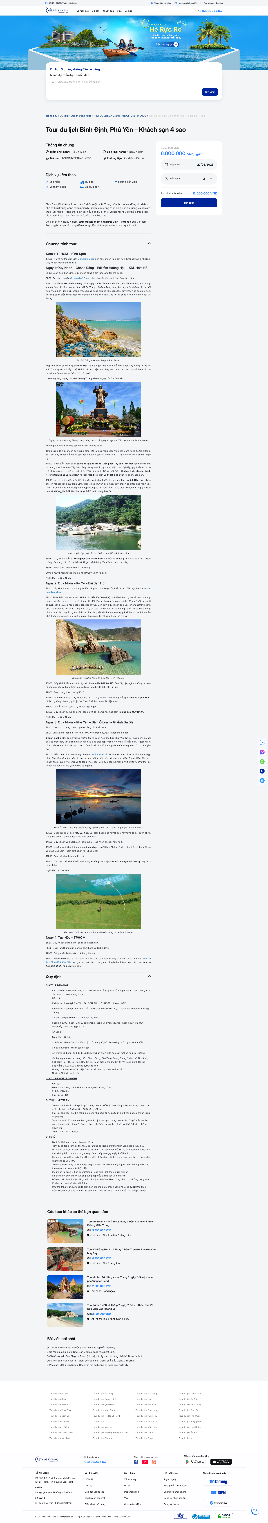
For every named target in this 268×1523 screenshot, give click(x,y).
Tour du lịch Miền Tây (146, 1421)
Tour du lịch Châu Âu (103, 1438)
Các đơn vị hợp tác (94, 1491)
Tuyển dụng (170, 1479)
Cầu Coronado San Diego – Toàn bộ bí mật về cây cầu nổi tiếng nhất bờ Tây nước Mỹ (95, 1356)
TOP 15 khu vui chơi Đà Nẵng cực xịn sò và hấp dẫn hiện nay (82, 1347)
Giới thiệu (89, 1479)
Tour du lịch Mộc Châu (190, 1393)
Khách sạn (108, 10)
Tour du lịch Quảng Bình (104, 1399)
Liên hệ (88, 1485)
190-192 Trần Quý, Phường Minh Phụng (55, 1478)
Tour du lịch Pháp (144, 1438)
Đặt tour (189, 202)
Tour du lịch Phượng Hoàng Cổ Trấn (110, 1432)
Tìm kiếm (210, 92)
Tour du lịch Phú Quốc (189, 1416)
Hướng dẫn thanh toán (175, 1485)
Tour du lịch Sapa (58, 1399)
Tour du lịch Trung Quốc (61, 1432)
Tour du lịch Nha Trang (190, 1404)
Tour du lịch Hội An (58, 1404)
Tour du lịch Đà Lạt (102, 1421)
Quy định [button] (54, 977)
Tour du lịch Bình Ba (188, 1410)
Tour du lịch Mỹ (186, 1438)
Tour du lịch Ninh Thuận (104, 1410)
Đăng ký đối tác (172, 1504)
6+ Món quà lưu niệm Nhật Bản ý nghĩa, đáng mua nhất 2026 (82, 1351)
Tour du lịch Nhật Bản (146, 1427)
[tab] (98, 244)
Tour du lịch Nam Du (59, 1416)
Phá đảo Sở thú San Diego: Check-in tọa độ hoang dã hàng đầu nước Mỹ (88, 1364)
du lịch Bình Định (79, 278)
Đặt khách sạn (131, 1491)
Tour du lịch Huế (144, 1399)
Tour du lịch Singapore (190, 1421)
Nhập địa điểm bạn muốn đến (69, 75)
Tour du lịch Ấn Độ (188, 1432)
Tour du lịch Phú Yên (146, 1404)
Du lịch (95, 10)
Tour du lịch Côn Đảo (59, 1421)
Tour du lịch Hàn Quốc (190, 1427)
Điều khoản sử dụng (95, 1504)
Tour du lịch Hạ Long (103, 1393)
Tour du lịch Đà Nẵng (189, 1399)
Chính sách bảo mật (95, 1498)
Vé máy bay (83, 10)
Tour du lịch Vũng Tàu (146, 1416)
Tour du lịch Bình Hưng (147, 1410)
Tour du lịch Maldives (59, 1438)
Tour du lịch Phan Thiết (60, 1410)
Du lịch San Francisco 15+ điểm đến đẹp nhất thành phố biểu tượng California (91, 1360)
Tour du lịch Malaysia (103, 1427)
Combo (128, 10)
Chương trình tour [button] (61, 244)
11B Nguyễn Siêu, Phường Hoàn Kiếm (53, 1492)
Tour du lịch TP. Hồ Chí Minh (107, 1416)
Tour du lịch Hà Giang (146, 1393)
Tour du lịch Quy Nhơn (104, 1404)
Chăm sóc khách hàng (175, 1491)
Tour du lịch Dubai (144, 1432)
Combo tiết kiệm (132, 1504)
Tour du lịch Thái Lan (59, 1427)
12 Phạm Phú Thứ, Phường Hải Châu (53, 1503)
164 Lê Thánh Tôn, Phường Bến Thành (54, 1481)
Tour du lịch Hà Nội (58, 1393)
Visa (119, 10)
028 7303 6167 (212, 10)
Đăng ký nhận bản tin (174, 1498)
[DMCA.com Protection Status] (224, 1516)
